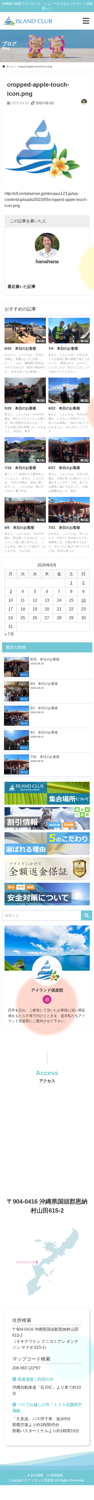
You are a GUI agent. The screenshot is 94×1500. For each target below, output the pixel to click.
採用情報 (56, 1475)
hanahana (47, 261)
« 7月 (9, 634)
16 (83, 600)
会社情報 (36, 1475)
